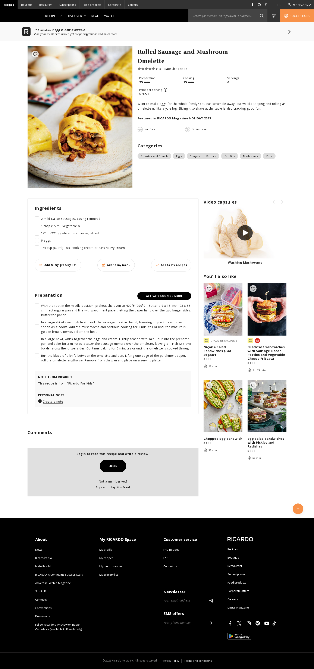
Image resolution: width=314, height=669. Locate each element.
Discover (74, 16)
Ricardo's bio (43, 558)
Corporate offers (238, 591)
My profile (105, 550)
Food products (92, 5)
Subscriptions (67, 5)
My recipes (106, 558)
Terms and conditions (198, 661)
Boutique (26, 5)
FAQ (166, 558)
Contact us (170, 566)
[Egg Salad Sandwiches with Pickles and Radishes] (267, 406)
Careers (133, 5)
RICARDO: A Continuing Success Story (59, 575)
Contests (41, 600)
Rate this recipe (175, 69)
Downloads (42, 616)
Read (95, 16)
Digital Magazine (238, 607)
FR (278, 5)
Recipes (8, 5)
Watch (110, 16)
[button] (261, 15)
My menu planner (110, 566)
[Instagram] (249, 623)
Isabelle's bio (43, 566)
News (39, 550)
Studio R (40, 591)
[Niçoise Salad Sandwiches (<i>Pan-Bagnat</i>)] (223, 309)
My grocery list (108, 575)
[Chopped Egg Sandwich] (223, 406)
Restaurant (45, 5)
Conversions (43, 608)
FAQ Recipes (171, 550)
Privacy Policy (170, 661)
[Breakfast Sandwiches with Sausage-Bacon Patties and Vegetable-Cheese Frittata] (267, 309)
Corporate (114, 5)
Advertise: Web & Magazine (53, 583)
